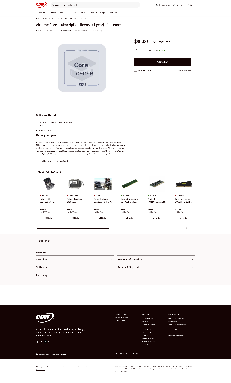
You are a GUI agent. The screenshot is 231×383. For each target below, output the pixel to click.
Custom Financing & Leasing (177, 324)
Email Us (63, 354)
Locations (145, 336)
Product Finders (173, 333)
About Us (145, 321)
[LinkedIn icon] (41, 342)
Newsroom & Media (148, 338)
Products (119, 320)
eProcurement (172, 321)
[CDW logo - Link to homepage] (41, 5)
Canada (128, 354)
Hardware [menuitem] (42, 12)
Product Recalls (173, 327)
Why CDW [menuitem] (113, 12)
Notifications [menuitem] (164, 5)
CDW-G (122, 354)
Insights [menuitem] (103, 12)
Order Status (121, 317)
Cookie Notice (67, 367)
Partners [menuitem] (93, 12)
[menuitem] (157, 5)
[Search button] (137, 5)
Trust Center (145, 344)
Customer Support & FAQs (176, 318)
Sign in (155, 41)
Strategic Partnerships (148, 341)
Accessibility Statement (149, 324)
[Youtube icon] (49, 342)
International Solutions (149, 333)
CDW (117, 354)
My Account (120, 314)
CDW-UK (135, 354)
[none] (41, 13)
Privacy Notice (52, 367)
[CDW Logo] (41, 5)
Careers (144, 327)
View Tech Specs (43, 130)
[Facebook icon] (37, 342)
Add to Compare (144, 70)
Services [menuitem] (72, 12)
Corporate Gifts (173, 330)
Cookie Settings (41, 370)
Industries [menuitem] (83, 12)
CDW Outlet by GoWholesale (176, 336)
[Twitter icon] (45, 342)
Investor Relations (147, 330)
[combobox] (92, 5)
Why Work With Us (147, 318)
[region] (115, 203)
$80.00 (141, 41)
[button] (189, 5)
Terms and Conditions (85, 367)
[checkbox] (135, 70)
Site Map (39, 367)
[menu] (162, 5)
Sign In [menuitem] (179, 5)
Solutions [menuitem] (63, 12)
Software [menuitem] (52, 12)
